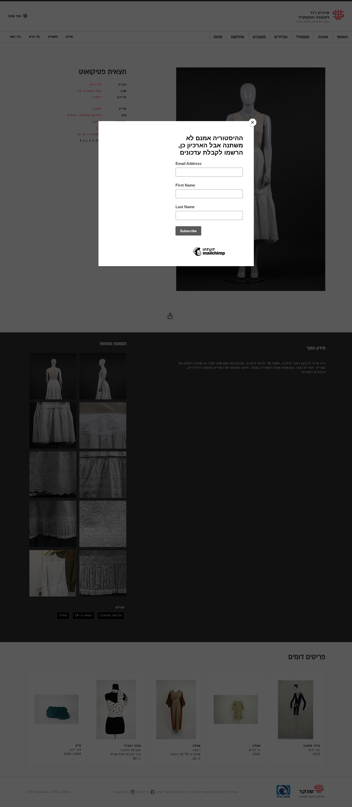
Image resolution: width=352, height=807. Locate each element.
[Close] (252, 122)
